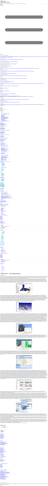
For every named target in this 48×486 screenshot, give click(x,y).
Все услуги (2, 189)
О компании (1, 99)
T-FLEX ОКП (1, 133)
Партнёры (5, 93)
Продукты (2, 107)
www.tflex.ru (25, 422)
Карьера (26, 99)
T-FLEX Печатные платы (3, 68)
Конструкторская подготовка (4, 148)
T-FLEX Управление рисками (36, 56)
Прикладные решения (3, 150)
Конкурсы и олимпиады (3, 159)
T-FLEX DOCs (7, 56)
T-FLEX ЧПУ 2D (2, 136)
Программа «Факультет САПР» (3, 75)
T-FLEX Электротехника (13, 68)
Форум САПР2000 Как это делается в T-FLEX (3, 477)
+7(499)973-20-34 (2, 454)
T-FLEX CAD (1, 59)
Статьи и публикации (16, 99)
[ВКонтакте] (1, 431)
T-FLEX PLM (2, 147)
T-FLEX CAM (1, 135)
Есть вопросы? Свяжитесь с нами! (2, 161)
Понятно (1, 485)
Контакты (2, 110)
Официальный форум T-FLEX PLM (4, 476)
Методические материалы (24, 75)
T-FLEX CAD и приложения (3, 81)
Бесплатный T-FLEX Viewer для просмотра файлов (32, 83)
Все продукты (20, 68)
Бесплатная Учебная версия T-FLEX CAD (22, 83)
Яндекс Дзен (1, 218)
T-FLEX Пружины (16, 61)
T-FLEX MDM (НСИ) (15, 56)
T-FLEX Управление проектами (29, 56)
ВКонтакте (1, 216)
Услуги (1, 108)
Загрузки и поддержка (3, 109)
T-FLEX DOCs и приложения (10, 81)
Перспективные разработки (22, 99)
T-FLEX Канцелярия (42, 56)
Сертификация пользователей (17, 78)
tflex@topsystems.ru (18, 96)
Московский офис (2, 93)
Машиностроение (2, 73)
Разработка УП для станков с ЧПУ (9, 78)
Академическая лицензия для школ (5, 157)
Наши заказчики (5, 99)
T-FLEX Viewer (21, 59)
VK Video (1, 217)
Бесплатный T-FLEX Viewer (3, 474)
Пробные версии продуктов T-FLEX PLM (34, 68)
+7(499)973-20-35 (2, 455)
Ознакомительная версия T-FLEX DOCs (4, 472)
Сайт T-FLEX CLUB (2, 475)
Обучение (20, 75)
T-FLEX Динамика (6, 61)
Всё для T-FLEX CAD (41, 83)
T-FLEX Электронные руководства (5, 120)
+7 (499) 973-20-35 (9, 96)
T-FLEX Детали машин (11, 61)
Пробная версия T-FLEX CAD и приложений (5, 83)
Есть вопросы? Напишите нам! (2, 190)
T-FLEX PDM (11, 56)
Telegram (1, 219)
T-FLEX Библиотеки (17, 59)
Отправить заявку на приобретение (26, 68)
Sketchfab (1, 256)
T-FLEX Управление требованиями (22, 56)
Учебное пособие (2, 473)
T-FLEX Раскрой (8, 68)
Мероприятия (12, 99)
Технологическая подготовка (4, 149)
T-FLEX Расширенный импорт (11, 59)
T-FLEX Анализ (2, 61)
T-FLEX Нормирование (3, 132)
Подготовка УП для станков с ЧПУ (4, 443)
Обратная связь (14, 93)
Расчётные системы (2, 442)
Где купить (1, 460)
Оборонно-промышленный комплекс (12, 73)
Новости (10, 99)
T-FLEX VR (17, 68)
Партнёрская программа (9, 93)
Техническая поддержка (16, 75)
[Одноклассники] (2, 431)
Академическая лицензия (10, 75)
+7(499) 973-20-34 (5, 96)
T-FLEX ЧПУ (1, 437)
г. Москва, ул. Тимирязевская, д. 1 (30, 96)
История (8, 99)
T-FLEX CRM (45, 56)
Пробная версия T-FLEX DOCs (14, 83)
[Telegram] (3, 431)
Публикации (3, 270)
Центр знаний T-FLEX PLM (1, 188)
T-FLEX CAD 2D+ (5, 59)
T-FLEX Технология (2, 131)
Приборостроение (6, 73)
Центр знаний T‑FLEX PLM (23, 78)
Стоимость (2, 235)
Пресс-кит (28, 99)
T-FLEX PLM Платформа (3, 56)
